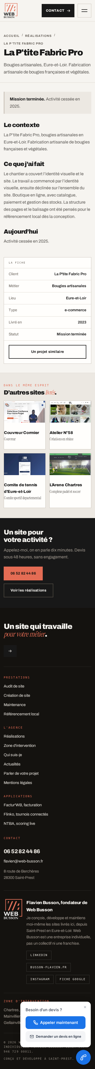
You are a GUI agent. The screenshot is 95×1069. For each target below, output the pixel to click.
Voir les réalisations (28, 590)
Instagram (40, 979)
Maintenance (15, 705)
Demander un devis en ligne (58, 1036)
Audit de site (14, 686)
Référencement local (21, 714)
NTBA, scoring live (19, 823)
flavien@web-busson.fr (23, 861)
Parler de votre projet (21, 773)
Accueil (12, 35)
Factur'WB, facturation (23, 805)
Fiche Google (72, 979)
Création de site (17, 695)
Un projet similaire (47, 352)
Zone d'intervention (20, 745)
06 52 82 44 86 (23, 573)
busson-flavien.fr (48, 967)
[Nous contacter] (83, 1057)
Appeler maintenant (59, 1022)
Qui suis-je (13, 755)
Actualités (12, 764)
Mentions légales (18, 783)
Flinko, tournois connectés (26, 814)
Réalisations (38, 35)
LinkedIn (39, 955)
